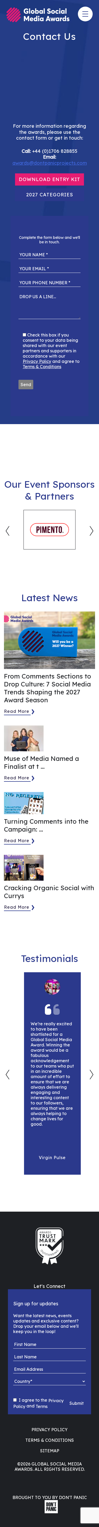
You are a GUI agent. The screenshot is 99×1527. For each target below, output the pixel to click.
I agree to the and (38, 1403)
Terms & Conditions (42, 366)
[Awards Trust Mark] (49, 1245)
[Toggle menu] (85, 14)
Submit (76, 1403)
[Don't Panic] (49, 1511)
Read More (16, 711)
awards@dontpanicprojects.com (49, 163)
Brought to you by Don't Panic (49, 1497)
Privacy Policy (37, 361)
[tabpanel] (49, 529)
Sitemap (49, 1450)
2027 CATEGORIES (49, 195)
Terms (42, 1406)
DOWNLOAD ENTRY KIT (49, 179)
